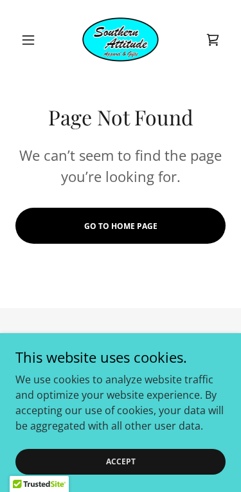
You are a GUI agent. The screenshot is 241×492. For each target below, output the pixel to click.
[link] (120, 39)
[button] (31, 40)
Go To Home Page (120, 226)
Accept (121, 461)
